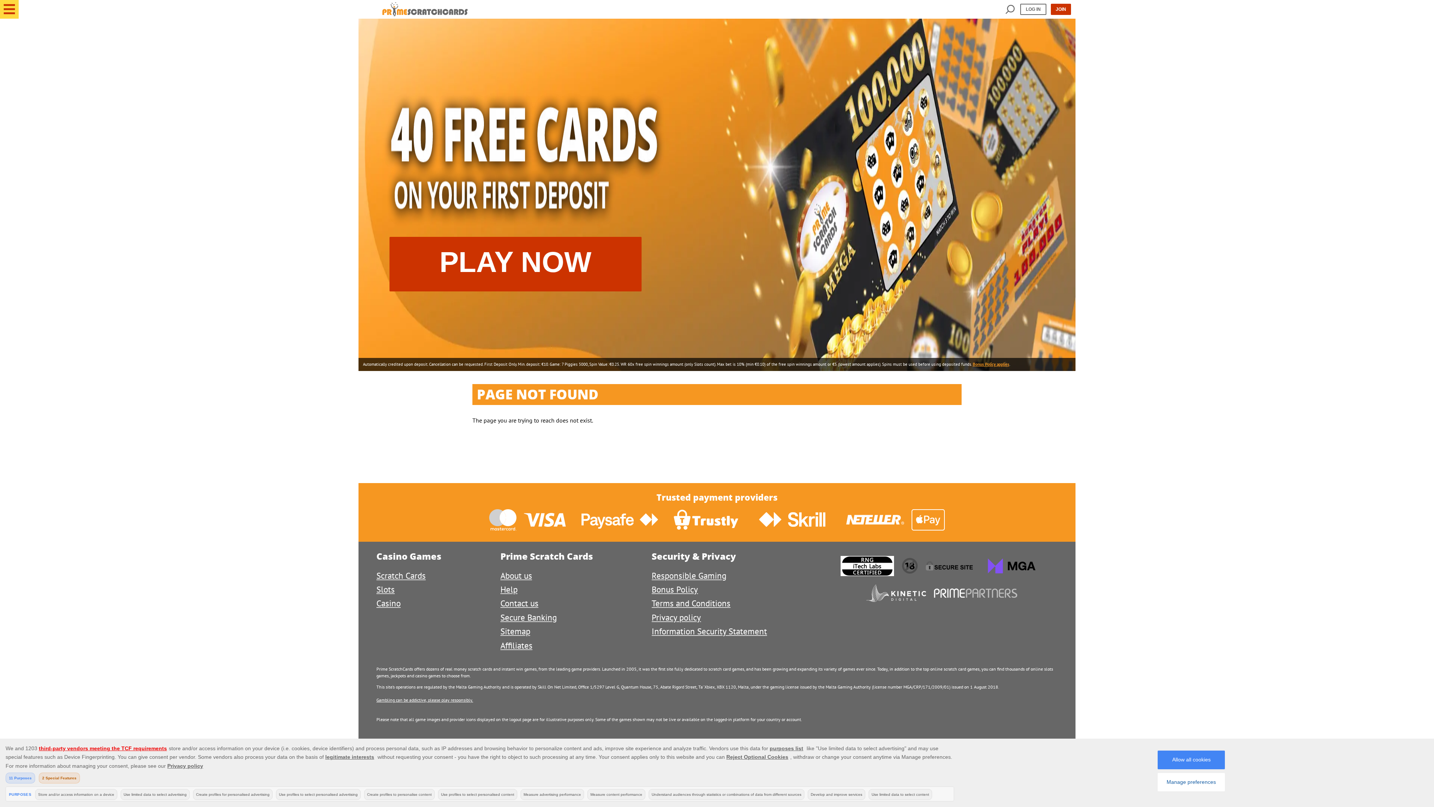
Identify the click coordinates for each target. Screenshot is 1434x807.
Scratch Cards (401, 575)
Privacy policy (676, 617)
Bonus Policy (675, 589)
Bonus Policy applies (991, 364)
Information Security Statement (709, 631)
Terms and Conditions (691, 603)
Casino (388, 603)
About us (516, 575)
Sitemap (515, 631)
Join (1061, 9)
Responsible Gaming (689, 575)
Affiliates (516, 645)
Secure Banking (528, 617)
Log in (1033, 9)
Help (509, 589)
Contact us (519, 603)
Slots (385, 589)
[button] (9, 9)
